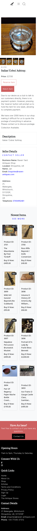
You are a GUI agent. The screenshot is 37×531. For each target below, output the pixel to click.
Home (3, 475)
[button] (3, 36)
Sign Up (4, 493)
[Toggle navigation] (18, 4)
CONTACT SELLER (13, 155)
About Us (5, 478)
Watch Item (8, 89)
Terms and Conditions (11, 487)
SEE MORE (18, 218)
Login (3, 495)
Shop (3, 481)
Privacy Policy (7, 490)
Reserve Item (9, 82)
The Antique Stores (9, 498)
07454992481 (18, 201)
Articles (4, 484)
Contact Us (18, 436)
